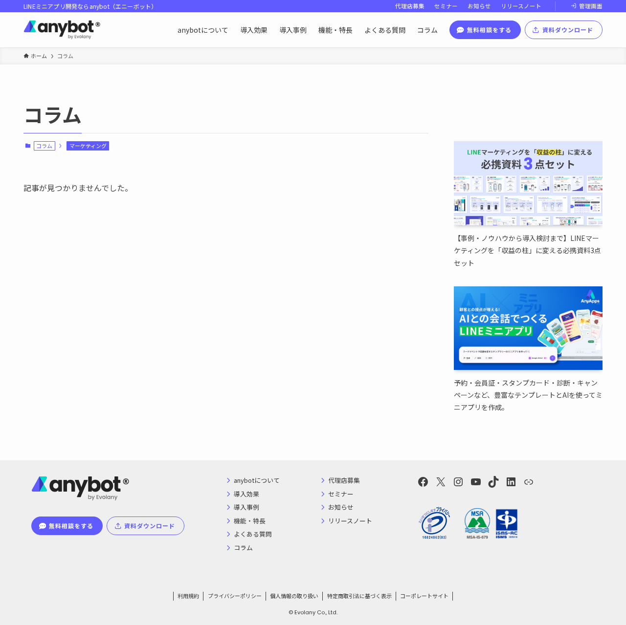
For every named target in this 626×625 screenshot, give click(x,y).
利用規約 (188, 596)
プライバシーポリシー (235, 596)
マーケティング (88, 146)
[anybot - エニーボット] (61, 30)
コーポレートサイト (424, 596)
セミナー (446, 6)
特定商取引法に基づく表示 (359, 596)
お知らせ (479, 6)
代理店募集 (410, 6)
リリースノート (521, 6)
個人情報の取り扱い (294, 596)
